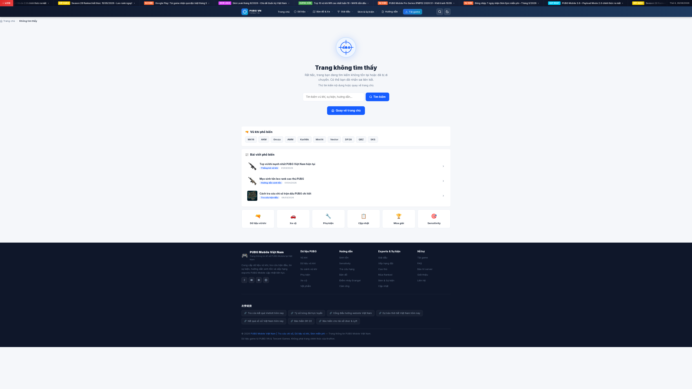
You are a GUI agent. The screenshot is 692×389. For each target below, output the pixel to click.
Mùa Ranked (385, 274)
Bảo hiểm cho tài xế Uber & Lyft (340, 321)
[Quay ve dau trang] (684, 374)
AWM (290, 139)
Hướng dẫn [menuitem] (391, 11)
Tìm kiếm (379, 97)
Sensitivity (345, 263)
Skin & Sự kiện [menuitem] (366, 11)
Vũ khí (303, 257)
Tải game (422, 257)
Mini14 (319, 139)
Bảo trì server (424, 269)
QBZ (361, 139)
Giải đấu (382, 257)
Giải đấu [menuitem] (345, 11)
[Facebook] (244, 280)
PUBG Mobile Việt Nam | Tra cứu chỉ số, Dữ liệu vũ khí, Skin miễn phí (288, 333)
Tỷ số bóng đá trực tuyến (308, 313)
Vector (334, 139)
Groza (277, 139)
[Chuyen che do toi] (447, 11)
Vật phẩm (305, 286)
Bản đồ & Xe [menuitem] (323, 11)
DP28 (348, 139)
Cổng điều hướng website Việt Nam (352, 313)
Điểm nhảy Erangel (350, 280)
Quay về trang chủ (348, 110)
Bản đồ (343, 274)
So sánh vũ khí (308, 269)
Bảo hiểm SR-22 (303, 321)
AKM (264, 139)
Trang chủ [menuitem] (284, 11)
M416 (251, 139)
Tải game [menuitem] (414, 11)
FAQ (419, 263)
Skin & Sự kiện (386, 280)
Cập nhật (383, 286)
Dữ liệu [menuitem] (301, 11)
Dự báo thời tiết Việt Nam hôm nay (401, 313)
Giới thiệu (422, 274)
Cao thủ (382, 269)
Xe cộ (303, 280)
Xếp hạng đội (385, 263)
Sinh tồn (344, 257)
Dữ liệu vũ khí (308, 263)
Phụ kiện (305, 274)
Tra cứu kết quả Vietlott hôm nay (266, 313)
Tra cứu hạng (346, 269)
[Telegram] (266, 280)
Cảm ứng (344, 286)
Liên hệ (421, 280)
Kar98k (304, 139)
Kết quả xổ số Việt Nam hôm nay (265, 321)
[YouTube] (251, 280)
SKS (373, 139)
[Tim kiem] (439, 11)
